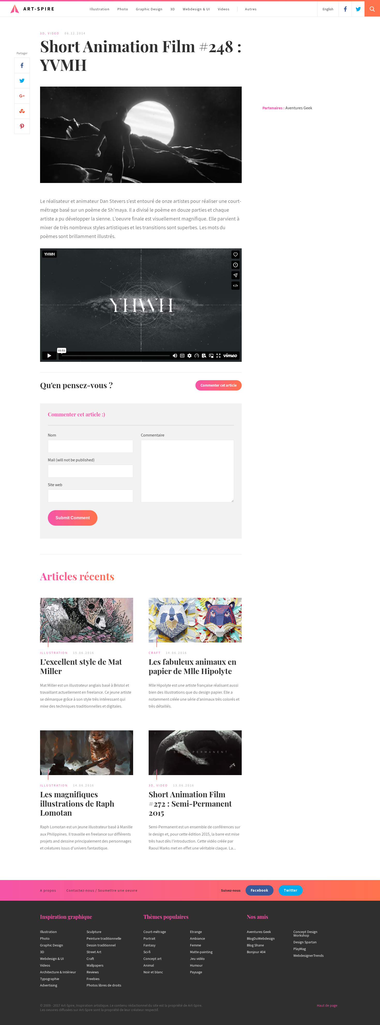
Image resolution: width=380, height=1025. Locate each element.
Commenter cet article (219, 385)
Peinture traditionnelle (104, 938)
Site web (55, 485)
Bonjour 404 (256, 952)
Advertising (48, 985)
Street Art (94, 952)
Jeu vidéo (197, 958)
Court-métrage (154, 931)
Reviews (93, 972)
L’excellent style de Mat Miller (81, 666)
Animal (148, 965)
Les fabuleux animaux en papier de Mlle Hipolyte (192, 666)
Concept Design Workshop (305, 933)
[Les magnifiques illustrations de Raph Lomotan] (86, 753)
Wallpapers (95, 965)
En (328, 9)
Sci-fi (146, 952)
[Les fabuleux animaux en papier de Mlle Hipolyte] (195, 621)
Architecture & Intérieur (58, 972)
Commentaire (152, 435)
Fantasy (149, 945)
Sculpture (94, 931)
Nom (52, 435)
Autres (251, 9)
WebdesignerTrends (308, 955)
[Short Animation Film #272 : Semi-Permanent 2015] (195, 753)
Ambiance (197, 938)
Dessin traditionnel (101, 945)
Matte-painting (201, 952)
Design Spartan (305, 942)
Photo (122, 9)
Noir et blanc (153, 972)
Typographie (49, 978)
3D (172, 9)
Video (53, 33)
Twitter (291, 890)
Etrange (196, 931)
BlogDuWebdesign (261, 938)
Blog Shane (255, 945)
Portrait (149, 938)
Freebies (93, 978)
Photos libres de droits (104, 985)
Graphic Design (149, 9)
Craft (155, 653)
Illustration (100, 9)
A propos (48, 890)
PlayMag (299, 948)
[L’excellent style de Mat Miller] (86, 621)
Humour (196, 965)
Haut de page (327, 1005)
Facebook (259, 890)
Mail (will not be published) (71, 460)
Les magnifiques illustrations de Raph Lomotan (77, 803)
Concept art (152, 958)
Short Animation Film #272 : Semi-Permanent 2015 (190, 803)
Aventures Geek (298, 108)
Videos (224, 9)
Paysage (196, 972)
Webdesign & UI (196, 9)
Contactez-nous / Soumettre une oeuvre (102, 890)
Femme (195, 945)
